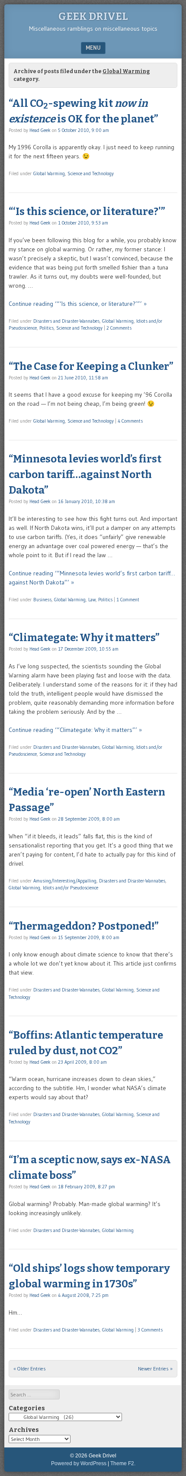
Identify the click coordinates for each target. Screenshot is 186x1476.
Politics (46, 328)
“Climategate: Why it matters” (84, 638)
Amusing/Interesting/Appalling (64, 881)
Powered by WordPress (78, 1463)
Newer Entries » (155, 1368)
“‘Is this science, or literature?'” (87, 211)
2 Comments (118, 328)
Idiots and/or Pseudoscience (70, 888)
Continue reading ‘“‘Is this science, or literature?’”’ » (78, 304)
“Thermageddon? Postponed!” (84, 926)
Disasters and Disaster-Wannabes (66, 321)
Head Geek (40, 130)
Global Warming (49, 173)
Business (42, 600)
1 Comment (127, 600)
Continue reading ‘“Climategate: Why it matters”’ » (75, 730)
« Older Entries (29, 1368)
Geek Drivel (93, 16)
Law (92, 600)
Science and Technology (90, 173)
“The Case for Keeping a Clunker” (91, 366)
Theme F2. (122, 1463)
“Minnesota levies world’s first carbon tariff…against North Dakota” (85, 474)
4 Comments (130, 421)
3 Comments (150, 1330)
